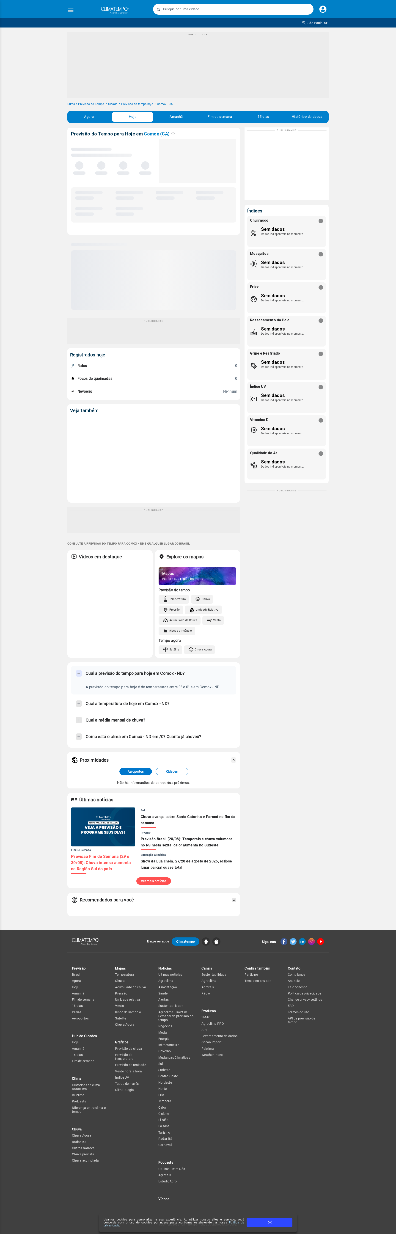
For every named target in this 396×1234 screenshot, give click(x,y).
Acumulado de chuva (130, 987)
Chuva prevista (83, 1154)
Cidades (172, 771)
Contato (294, 968)
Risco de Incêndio (180, 630)
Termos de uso (298, 1012)
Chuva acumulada (85, 1160)
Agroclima (165, 981)
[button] (315, 23)
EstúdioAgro (167, 1181)
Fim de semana (220, 117)
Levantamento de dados (219, 1036)
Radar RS (165, 1138)
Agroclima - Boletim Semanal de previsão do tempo (176, 1016)
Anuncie (294, 981)
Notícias (165, 968)
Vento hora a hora (128, 1071)
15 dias (263, 117)
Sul (160, 1064)
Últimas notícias (170, 974)
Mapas (120, 968)
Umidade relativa (127, 999)
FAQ (291, 1006)
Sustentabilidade (170, 1006)
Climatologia (124, 1090)
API (204, 1030)
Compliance (296, 974)
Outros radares (83, 1148)
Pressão (174, 609)
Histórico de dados (307, 117)
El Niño (163, 1120)
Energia (164, 1039)
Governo (164, 1051)
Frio (161, 1095)
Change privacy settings (305, 999)
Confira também (257, 968)
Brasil (76, 974)
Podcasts (79, 1101)
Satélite (174, 649)
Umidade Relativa (207, 609)
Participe (251, 974)
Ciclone (163, 1114)
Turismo (164, 1132)
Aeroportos (136, 771)
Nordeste (165, 1082)
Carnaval (165, 1145)
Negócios (165, 1026)
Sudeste (164, 1070)
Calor (162, 1107)
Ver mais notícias (153, 881)
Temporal (165, 1101)
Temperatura (177, 599)
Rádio (205, 993)
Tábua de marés (127, 1083)
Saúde (163, 993)
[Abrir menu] (70, 10)
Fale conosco (298, 987)
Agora (89, 117)
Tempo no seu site (258, 981)
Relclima (78, 1095)
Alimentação (167, 987)
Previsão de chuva (128, 1048)
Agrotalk (164, 1175)
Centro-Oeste (168, 1076)
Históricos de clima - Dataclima (87, 1087)
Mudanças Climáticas (174, 1057)
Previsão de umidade (130, 1065)
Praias (77, 1012)
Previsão (79, 968)
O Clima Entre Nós (171, 1169)
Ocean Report (211, 1042)
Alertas (163, 999)
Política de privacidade (304, 993)
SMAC (205, 1017)
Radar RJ (79, 1142)
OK (270, 1222)
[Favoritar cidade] (173, 133)
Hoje (132, 117)
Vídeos (164, 1199)
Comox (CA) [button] (157, 134)
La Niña (164, 1126)
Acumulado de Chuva (183, 620)
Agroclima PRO (212, 1023)
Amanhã (176, 117)
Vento (217, 620)
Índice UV (122, 1077)
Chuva (206, 599)
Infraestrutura (168, 1045)
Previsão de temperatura (124, 1056)
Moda (162, 1032)
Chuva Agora (203, 649)
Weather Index (212, 1055)
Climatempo (185, 941)
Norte (162, 1089)
